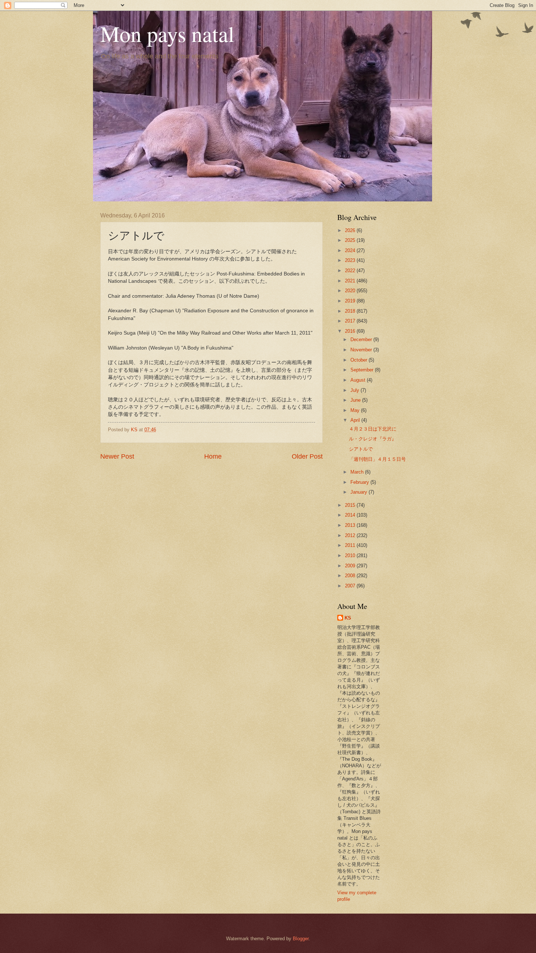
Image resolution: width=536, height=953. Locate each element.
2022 (351, 270)
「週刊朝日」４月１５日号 (377, 459)
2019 (351, 301)
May (355, 410)
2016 (351, 331)
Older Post (307, 456)
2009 (351, 565)
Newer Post (117, 456)
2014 (351, 515)
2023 (351, 260)
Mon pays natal (167, 33)
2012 (351, 535)
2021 (351, 280)
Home (213, 456)
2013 (351, 525)
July (355, 390)
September (362, 370)
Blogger (300, 938)
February (360, 482)
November (361, 349)
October (359, 360)
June (356, 400)
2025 (351, 240)
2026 (351, 230)
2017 (351, 321)
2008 (351, 575)
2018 (351, 311)
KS (348, 618)
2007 (351, 586)
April (355, 420)
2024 (351, 250)
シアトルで (361, 449)
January (359, 492)
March (357, 472)
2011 (351, 545)
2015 (351, 505)
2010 (351, 555)
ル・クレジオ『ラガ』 (372, 438)
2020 (351, 290)
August (358, 380)
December (361, 339)
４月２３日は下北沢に (372, 429)
